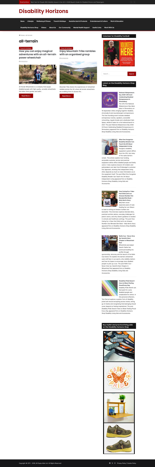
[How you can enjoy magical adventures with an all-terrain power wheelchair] (37, 74)
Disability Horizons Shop (29, 27)
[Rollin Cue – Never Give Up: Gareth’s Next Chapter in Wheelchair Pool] (110, 250)
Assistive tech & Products (78, 21)
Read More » (26, 96)
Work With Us (109, 27)
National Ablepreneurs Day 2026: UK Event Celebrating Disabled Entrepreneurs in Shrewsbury (126, 97)
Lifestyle (30, 21)
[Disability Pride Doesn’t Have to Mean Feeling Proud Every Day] (110, 295)
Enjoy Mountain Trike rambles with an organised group (78, 52)
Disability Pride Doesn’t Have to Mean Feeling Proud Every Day (127, 283)
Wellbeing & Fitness (43, 21)
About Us (52, 27)
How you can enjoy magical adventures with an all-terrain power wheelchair (37, 54)
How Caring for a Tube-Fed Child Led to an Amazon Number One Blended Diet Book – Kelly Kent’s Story (127, 195)
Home (22, 35)
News (22, 21)
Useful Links (96, 27)
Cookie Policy (131, 463)
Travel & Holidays (60, 21)
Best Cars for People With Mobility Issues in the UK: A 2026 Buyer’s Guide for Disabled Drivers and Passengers (67, 2)
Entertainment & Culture (99, 21)
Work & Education (117, 21)
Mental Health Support (81, 27)
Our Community (64, 27)
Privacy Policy (121, 463)
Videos (43, 27)
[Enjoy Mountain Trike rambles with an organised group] (78, 73)
